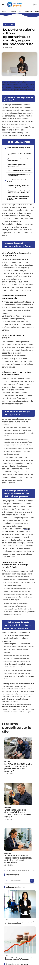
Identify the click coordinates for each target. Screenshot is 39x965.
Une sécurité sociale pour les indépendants (18, 159)
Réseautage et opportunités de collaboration (19, 174)
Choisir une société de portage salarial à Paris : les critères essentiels (18, 198)
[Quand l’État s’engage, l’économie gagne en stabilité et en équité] (20, 942)
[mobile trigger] (3, 4)
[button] (33, 870)
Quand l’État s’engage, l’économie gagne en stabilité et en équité (18, 959)
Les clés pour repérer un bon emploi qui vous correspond (19, 923)
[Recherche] (30, 4)
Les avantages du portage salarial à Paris (19, 154)
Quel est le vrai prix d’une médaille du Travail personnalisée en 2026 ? (18, 813)
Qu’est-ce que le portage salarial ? (18, 148)
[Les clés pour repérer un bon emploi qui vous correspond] (20, 906)
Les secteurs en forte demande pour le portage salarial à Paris (19, 191)
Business (9, 24)
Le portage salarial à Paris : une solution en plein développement (18, 186)
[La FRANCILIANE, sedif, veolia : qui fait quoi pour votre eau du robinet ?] (18, 748)
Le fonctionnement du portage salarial (17, 180)
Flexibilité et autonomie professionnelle (17, 165)
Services (7, 761)
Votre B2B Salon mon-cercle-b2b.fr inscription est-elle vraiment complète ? (18, 859)
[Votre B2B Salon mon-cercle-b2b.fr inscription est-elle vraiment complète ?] (18, 839)
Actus (6, 919)
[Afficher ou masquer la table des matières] (31, 142)
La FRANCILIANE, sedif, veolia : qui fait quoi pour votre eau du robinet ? (18, 767)
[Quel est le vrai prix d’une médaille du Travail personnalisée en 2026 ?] (18, 794)
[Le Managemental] (14, 4)
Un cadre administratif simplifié (19, 170)
